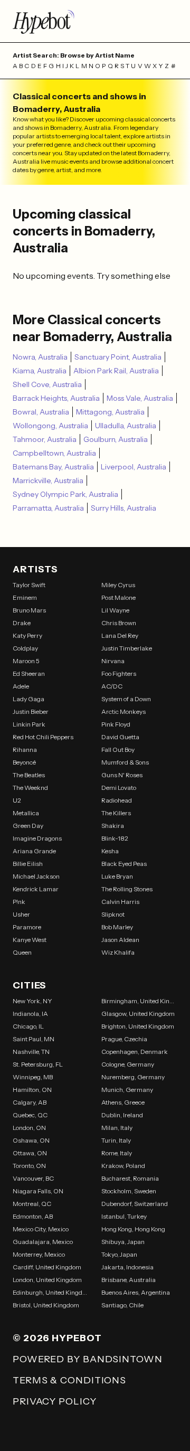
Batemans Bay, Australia (53, 467)
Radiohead (116, 800)
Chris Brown (118, 623)
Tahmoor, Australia (45, 439)
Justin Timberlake (126, 648)
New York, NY (32, 1001)
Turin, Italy (116, 1140)
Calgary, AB (29, 1102)
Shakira (112, 826)
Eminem (25, 597)
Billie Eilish (28, 864)
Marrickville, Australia (48, 480)
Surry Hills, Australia (123, 508)
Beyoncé (24, 762)
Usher (21, 914)
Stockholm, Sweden (128, 1191)
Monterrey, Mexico (39, 1254)
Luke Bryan (117, 876)
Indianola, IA (30, 1013)
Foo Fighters (118, 673)
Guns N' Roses (121, 775)
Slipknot (113, 914)
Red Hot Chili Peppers (43, 737)
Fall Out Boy (118, 749)
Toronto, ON (29, 1166)
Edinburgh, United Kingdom (51, 1292)
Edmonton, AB (33, 1216)
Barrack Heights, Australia (56, 398)
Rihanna (25, 749)
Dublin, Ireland (122, 1115)
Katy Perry (27, 635)
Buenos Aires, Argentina (135, 1292)
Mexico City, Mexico (41, 1229)
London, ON (29, 1128)
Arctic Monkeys (123, 711)
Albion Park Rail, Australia (116, 370)
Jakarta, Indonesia (127, 1267)
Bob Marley (117, 927)
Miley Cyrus (118, 585)
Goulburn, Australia (115, 439)
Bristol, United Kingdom (46, 1305)
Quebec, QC (30, 1115)
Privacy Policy (55, 1401)
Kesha (110, 851)
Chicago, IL (28, 1026)
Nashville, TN (31, 1052)
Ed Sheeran (29, 673)
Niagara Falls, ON (38, 1191)
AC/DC (111, 686)
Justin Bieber (31, 711)
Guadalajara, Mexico (43, 1242)
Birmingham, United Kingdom (139, 1001)
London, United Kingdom (47, 1280)
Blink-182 (114, 838)
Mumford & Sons (125, 762)
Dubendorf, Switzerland (134, 1204)
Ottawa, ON (30, 1153)
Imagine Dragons (37, 838)
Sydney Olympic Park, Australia (65, 494)
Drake (22, 623)
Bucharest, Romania (130, 1178)
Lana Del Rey (119, 635)
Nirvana (113, 661)
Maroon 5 (26, 661)
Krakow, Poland (123, 1166)
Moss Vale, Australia (140, 398)
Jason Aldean (120, 940)
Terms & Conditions (69, 1380)
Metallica (26, 813)
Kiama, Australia (39, 370)
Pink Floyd (115, 724)
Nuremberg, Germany (133, 1077)
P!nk (19, 902)
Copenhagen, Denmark (134, 1052)
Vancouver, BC (33, 1178)
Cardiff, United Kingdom (47, 1267)
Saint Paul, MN (33, 1039)
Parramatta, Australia (48, 508)
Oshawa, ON (31, 1140)
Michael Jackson (36, 876)
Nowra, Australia (40, 357)
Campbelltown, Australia (54, 453)
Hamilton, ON (32, 1090)
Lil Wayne (115, 610)
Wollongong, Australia (50, 425)
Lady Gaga (28, 699)
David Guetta (120, 737)
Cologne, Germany (127, 1064)
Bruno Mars (29, 610)
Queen (22, 952)
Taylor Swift (29, 585)
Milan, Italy (116, 1128)
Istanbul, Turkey (124, 1216)
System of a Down (126, 699)
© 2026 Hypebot (57, 1338)
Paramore (27, 927)
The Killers (116, 813)
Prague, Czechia (124, 1039)
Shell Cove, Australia (47, 384)
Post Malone (118, 597)
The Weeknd (30, 788)
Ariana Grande (34, 851)
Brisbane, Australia (128, 1280)
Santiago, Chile (122, 1305)
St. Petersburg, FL (38, 1064)
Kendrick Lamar (36, 889)
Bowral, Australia (41, 412)
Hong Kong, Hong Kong (133, 1229)
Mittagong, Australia (110, 412)
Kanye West (29, 940)
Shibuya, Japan (123, 1242)
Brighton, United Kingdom (137, 1026)
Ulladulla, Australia (125, 425)
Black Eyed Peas (124, 864)
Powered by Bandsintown (88, 1359)
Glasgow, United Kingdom (138, 1013)
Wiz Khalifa (118, 952)
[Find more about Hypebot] (95, 21)
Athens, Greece (123, 1102)
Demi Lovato (118, 788)
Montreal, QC (32, 1204)
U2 (17, 800)
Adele (21, 686)
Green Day (28, 826)
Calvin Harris (120, 902)
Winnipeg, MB (33, 1077)
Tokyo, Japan (119, 1254)
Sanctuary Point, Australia (118, 357)
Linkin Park (29, 724)
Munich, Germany (127, 1090)
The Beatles (29, 775)
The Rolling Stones (127, 889)
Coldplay (25, 648)
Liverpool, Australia (133, 467)
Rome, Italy (116, 1153)
